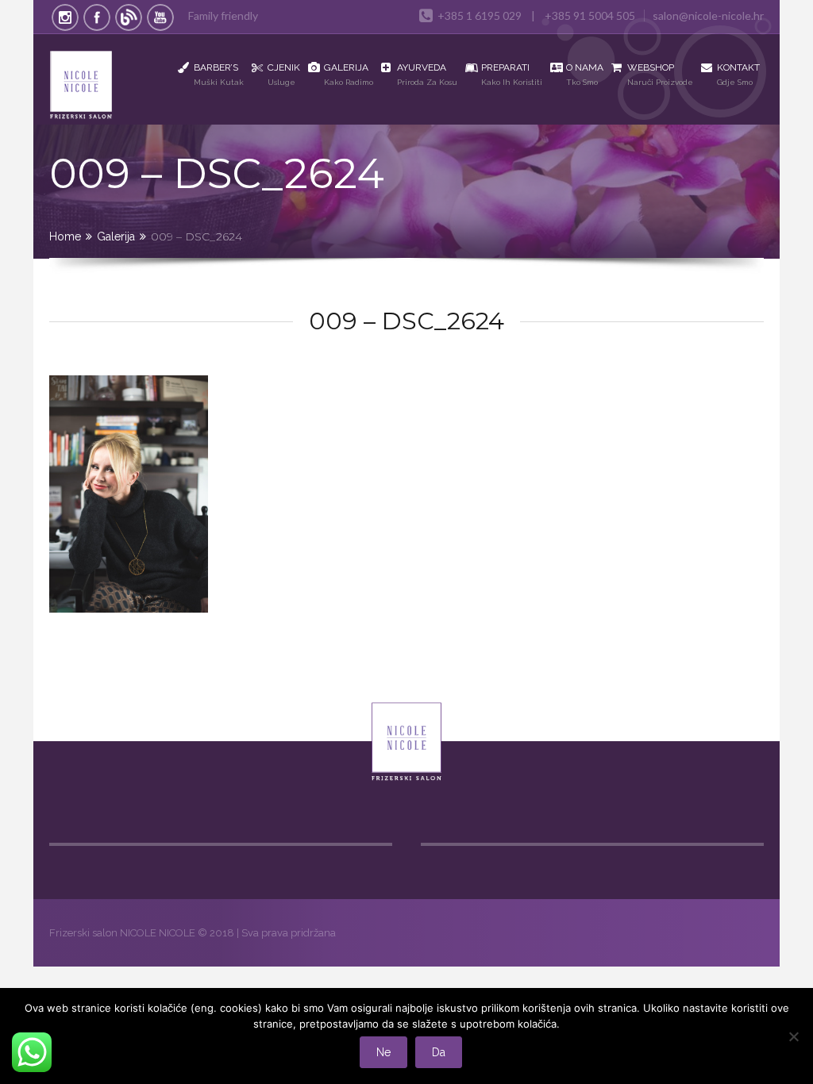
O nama (584, 74)
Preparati (511, 74)
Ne (383, 1052)
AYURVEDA (427, 74)
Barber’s (219, 74)
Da (438, 1052)
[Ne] (793, 1036)
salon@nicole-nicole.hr (708, 15)
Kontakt (738, 74)
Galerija (348, 74)
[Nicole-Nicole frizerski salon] (92, 87)
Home (65, 236)
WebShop (660, 74)
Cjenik (284, 74)
